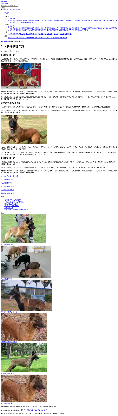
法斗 (12, 22)
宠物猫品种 (11, 26)
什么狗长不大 (8, 208)
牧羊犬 (26, 20)
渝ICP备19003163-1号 (41, 410)
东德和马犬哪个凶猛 (7, 193)
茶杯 (67, 20)
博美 (55, 20)
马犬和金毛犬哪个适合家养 (9, 176)
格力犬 (109, 20)
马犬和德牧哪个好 (7, 179)
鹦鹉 (18, 34)
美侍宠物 (4, 1)
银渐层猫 (89, 28)
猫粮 (12, 38)
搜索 (2, 7)
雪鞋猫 (76, 30)
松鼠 (34, 34)
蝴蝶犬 (79, 20)
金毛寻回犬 (20, 20)
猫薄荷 (53, 38)
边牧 (19, 22)
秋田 (64, 20)
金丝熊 (50, 34)
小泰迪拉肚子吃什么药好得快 (14, 202)
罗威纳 (31, 22)
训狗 (18, 9)
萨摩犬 (84, 20)
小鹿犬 (100, 20)
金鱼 (21, 34)
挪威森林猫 (109, 28)
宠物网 (6, 13)
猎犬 (22, 22)
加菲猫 (53, 28)
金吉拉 (57, 28)
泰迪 (46, 20)
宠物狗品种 (11, 18)
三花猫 (99, 28)
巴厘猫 (62, 28)
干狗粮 (31, 38)
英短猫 (10, 28)
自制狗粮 (21, 38)
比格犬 (75, 20)
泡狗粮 (16, 38)
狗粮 (9, 38)
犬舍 (11, 9)
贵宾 (15, 20)
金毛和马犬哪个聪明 (7, 190)
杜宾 (87, 20)
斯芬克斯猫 (28, 30)
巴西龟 (28, 34)
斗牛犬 (71, 20)
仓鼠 (9, 34)
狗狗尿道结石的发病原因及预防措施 (16, 210)
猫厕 (56, 38)
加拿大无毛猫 (83, 30)
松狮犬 (91, 20)
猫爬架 (65, 38)
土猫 (52, 30)
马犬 (52, 20)
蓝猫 (45, 30)
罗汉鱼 (46, 34)
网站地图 (30, 410)
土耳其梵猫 (16, 30)
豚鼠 (37, 34)
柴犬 (43, 20)
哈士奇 (16, 22)
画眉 (56, 34)
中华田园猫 (47, 28)
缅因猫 (28, 28)
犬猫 (70, 28)
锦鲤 (24, 34)
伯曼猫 (22, 30)
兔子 (15, 34)
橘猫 (73, 28)
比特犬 (96, 20)
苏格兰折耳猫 (34, 28)
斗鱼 (53, 34)
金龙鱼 (65, 34)
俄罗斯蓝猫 (35, 30)
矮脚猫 (48, 30)
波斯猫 (41, 28)
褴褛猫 (62, 30)
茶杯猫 (41, 30)
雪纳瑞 (37, 20)
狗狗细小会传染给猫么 (11, 206)
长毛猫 (81, 28)
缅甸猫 (103, 28)
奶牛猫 (66, 30)
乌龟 (12, 34)
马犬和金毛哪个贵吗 (7, 186)
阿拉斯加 (60, 20)
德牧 (49, 20)
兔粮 (37, 38)
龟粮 (34, 38)
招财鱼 (69, 34)
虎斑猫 (94, 28)
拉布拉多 (11, 20)
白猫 (84, 28)
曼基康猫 (57, 30)
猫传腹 (15, 9)
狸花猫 (76, 28)
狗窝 (40, 38)
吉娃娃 (26, 22)
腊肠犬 (105, 20)
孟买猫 (115, 28)
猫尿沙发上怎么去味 (11, 204)
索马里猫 (71, 30)
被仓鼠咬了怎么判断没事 (12, 200)
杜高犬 (113, 20)
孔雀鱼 (41, 34)
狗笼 (43, 38)
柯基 (33, 20)
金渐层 (10, 30)
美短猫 (15, 28)
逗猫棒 (60, 38)
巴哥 (40, 20)
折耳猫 (66, 28)
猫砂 (46, 38)
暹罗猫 (23, 28)
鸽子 (31, 34)
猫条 (49, 38)
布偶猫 (19, 28)
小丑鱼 (60, 34)
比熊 (30, 20)
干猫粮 (26, 38)
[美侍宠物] (4, 3)
